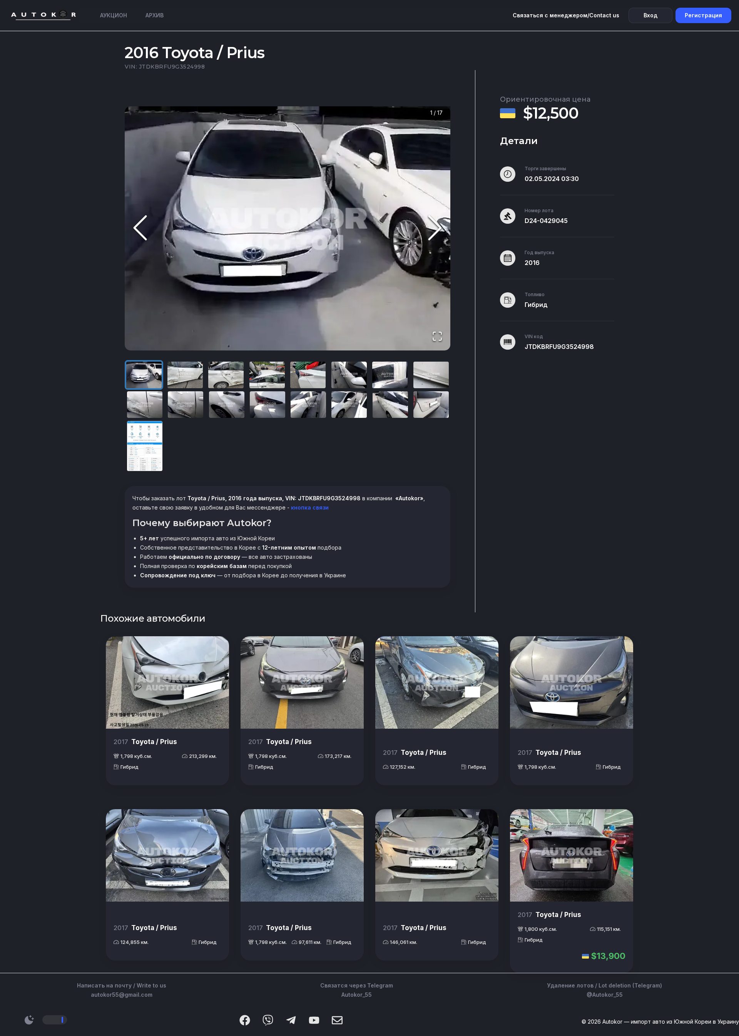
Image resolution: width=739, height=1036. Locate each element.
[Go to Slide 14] (349, 404)
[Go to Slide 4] (267, 375)
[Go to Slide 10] (185, 404)
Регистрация (703, 15)
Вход (650, 15)
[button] (287, 228)
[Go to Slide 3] (226, 375)
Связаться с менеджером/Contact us (566, 15)
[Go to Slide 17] (144, 446)
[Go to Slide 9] (144, 404)
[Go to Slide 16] (431, 404)
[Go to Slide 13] (308, 404)
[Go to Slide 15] (390, 404)
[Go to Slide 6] (349, 375)
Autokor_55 (356, 994)
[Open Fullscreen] (437, 336)
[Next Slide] (435, 229)
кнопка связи (309, 507)
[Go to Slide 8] (431, 375)
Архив (154, 15)
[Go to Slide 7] (390, 375)
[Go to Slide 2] (185, 375)
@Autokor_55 (605, 994)
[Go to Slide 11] (226, 404)
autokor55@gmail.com (121, 994)
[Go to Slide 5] (308, 375)
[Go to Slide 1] (144, 375)
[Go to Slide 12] (267, 404)
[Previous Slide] (140, 229)
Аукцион (113, 15)
